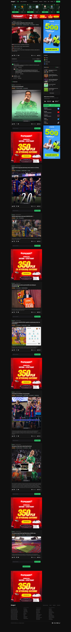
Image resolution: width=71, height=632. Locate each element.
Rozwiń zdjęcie (26, 203)
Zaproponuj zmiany (45, 605)
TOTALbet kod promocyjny (14, 619)
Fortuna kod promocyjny (14, 614)
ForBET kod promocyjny (14, 618)
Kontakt (50, 605)
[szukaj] (54, 1)
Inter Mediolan (51, 619)
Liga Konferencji (26, 618)
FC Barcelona (50, 614)
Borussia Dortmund (51, 616)
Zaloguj (58, 1)
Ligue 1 (24, 615)
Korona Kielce (38, 619)
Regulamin (54, 605)
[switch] (17, 1)
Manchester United (51, 612)
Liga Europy (25, 617)
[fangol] (13, 605)
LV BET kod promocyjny (14, 613)
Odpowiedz (20, 67)
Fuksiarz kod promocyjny (14, 612)
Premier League (26, 611)
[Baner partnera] (35, 16)
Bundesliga (25, 613)
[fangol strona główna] (13, 1)
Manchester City (51, 611)
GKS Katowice (38, 618)
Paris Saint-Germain (51, 617)
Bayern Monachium (51, 615)
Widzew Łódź (38, 616)
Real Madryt (50, 613)
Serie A (24, 614)
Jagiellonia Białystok (39, 614)
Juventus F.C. (50, 618)
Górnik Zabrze (38, 611)
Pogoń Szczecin (38, 615)
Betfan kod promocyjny (14, 615)
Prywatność (58, 605)
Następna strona (25, 566)
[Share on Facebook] (39, 55)
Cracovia (37, 613)
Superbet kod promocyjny (14, 611)
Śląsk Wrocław (38, 612)
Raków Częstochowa (39, 617)
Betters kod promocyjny (14, 616)
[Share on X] (37, 55)
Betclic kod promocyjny (14, 617)
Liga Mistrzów (25, 616)
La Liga (24, 612)
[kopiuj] (40, 55)
